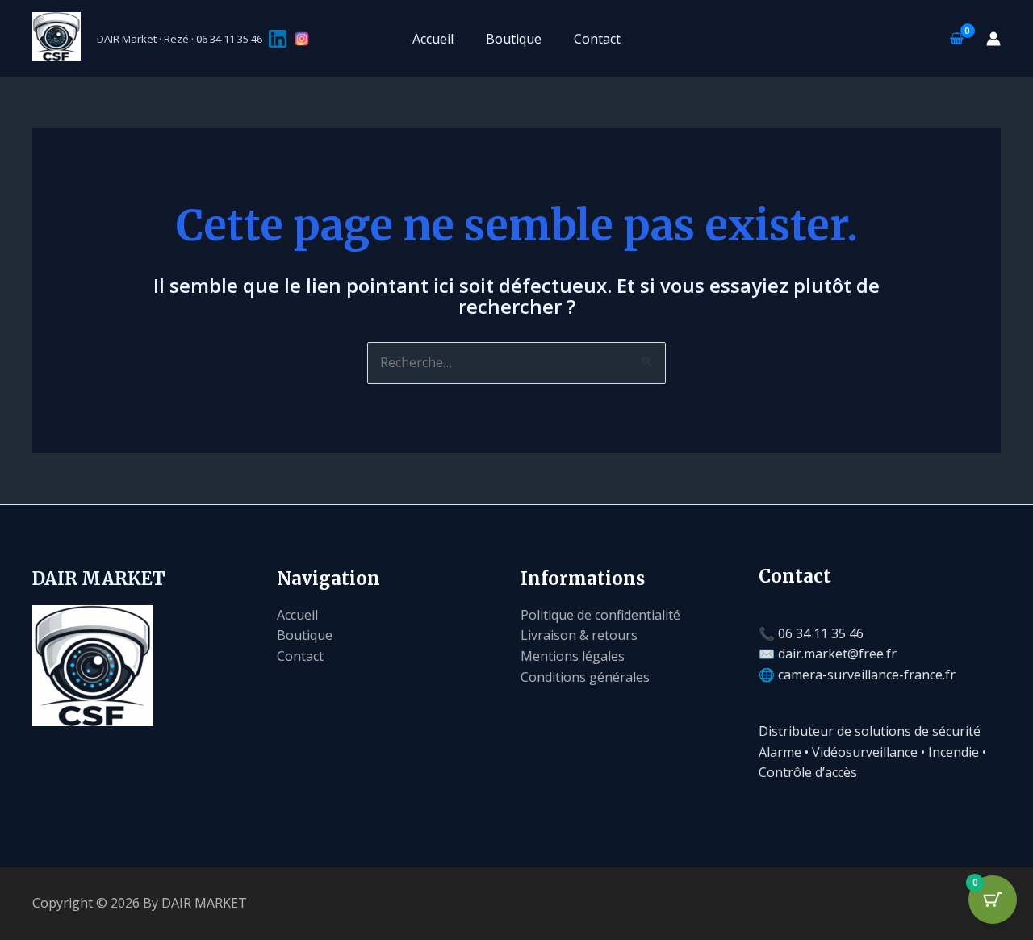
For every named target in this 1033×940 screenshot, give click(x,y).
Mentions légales (573, 656)
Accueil (433, 39)
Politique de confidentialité (600, 615)
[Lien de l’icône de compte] (993, 38)
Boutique (514, 39)
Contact (597, 39)
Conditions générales (585, 677)
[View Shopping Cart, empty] (956, 39)
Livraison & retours (579, 635)
